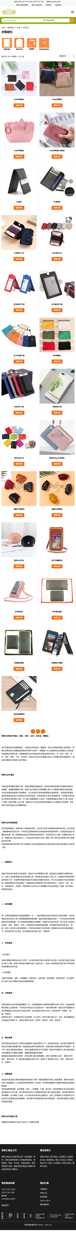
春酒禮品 (50, 1160)
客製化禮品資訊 (37, 5)
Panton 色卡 (45, 1200)
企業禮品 (62, 1157)
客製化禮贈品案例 (22, 5)
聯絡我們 (58, 5)
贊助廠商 (2, 1216)
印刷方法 (43, 1193)
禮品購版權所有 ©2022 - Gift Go (38, 1225)
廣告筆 (24, 1216)
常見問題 (43, 1197)
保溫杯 (18, 1216)
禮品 (57, 1160)
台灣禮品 (57, 1163)
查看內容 (19, 105)
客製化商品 (66, 1163)
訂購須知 (49, 5)
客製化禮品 (44, 1157)
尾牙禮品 (53, 1157)
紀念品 (63, 1160)
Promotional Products (55, 1216)
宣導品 (70, 1160)
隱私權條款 (44, 1204)
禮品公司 (43, 1163)
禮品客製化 (10, 1216)
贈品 (50, 1163)
